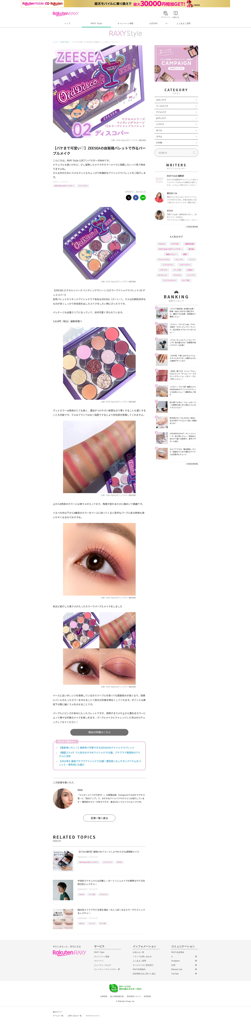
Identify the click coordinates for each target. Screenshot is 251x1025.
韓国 (185, 254)
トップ (67, 23)
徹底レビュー (171, 254)
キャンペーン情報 (125, 23)
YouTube (175, 974)
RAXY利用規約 (139, 969)
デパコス (177, 275)
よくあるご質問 (184, 23)
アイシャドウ (83, 186)
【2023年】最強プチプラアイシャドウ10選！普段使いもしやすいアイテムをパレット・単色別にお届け (100, 762)
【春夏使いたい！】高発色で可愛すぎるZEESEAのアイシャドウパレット (96, 747)
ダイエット (162, 275)
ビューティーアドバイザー (105, 969)
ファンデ (190, 275)
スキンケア (161, 99)
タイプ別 (103, 923)
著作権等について (134, 996)
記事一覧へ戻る (99, 818)
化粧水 (190, 270)
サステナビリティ (93, 1016)
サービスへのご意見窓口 (143, 965)
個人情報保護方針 (117, 996)
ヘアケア (160, 124)
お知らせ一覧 (138, 952)
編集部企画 (189, 243)
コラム (159, 136)
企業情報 (103, 996)
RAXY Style (96, 23)
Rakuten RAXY (66, 14)
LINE (173, 965)
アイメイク (64, 182)
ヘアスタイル (168, 264)
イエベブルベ (185, 264)
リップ (191, 259)
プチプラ (163, 270)
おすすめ (175, 243)
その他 (159, 142)
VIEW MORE (191, 226)
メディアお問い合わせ (142, 956)
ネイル (159, 130)
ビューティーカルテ (102, 965)
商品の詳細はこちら (99, 732)
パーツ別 (92, 894)
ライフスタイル (169, 280)
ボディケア (161, 118)
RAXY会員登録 (177, 952)
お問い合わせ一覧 (75, 1016)
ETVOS (119, 862)
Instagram (175, 961)
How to (81, 894)
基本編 (191, 249)
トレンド (92, 923)
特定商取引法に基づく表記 (144, 974)
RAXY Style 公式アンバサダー (64, 186)
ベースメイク (162, 105)
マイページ (99, 961)
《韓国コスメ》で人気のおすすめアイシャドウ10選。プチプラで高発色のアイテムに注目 (99, 754)
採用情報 (147, 996)
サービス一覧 (58, 1016)
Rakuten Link (176, 969)
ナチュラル (103, 894)
